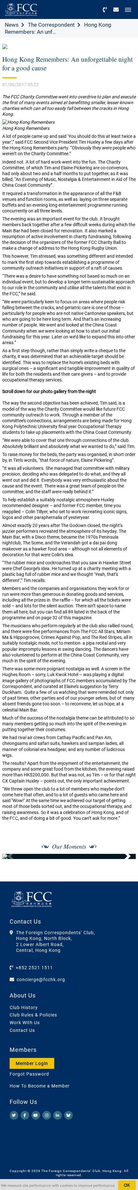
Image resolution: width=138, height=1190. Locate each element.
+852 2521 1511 (34, 967)
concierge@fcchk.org (41, 979)
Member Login (32, 1063)
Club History (24, 1007)
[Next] (124, 856)
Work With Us (25, 1022)
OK (127, 1185)
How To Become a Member (40, 1085)
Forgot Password (29, 1074)
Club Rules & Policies (33, 1014)
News (12, 25)
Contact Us (22, 1030)
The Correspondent (51, 25)
